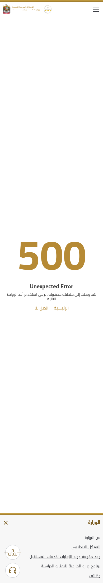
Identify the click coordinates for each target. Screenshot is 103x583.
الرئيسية (61, 308)
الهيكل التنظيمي (86, 547)
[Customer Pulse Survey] (12, 552)
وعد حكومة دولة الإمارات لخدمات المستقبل (65, 556)
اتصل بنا (41, 308)
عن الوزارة (92, 537)
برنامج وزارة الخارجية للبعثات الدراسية (70, 566)
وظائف (94, 576)
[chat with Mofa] (12, 570)
